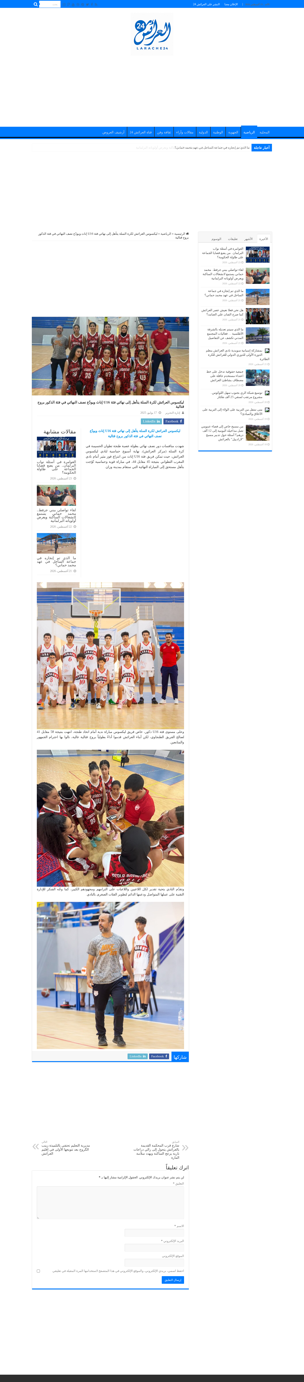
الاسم (179, 1226)
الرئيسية (180, 233)
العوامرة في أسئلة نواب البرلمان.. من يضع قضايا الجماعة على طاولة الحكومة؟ (56, 467)
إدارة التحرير (172, 412)
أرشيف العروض (113, 132)
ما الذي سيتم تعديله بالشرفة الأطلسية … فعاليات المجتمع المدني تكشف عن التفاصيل (225, 334)
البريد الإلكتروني (172, 1241)
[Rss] (96, 4)
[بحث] (35, 4)
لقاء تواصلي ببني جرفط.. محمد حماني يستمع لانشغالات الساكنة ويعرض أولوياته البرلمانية (56, 515)
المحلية (265, 132)
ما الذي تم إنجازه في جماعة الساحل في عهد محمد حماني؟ (212, 147)
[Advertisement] (152, 89)
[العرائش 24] (152, 33)
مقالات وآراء (185, 132)
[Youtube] (73, 4)
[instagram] (64, 4)
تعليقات (233, 239)
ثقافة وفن (164, 132)
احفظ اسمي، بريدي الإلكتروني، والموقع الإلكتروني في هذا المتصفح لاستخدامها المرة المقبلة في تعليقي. (118, 1271)
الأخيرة (263, 239)
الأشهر (248, 239)
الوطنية (218, 132)
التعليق (178, 1183)
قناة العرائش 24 (141, 132)
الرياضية (249, 132)
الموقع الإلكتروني (173, 1256)
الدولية (203, 132)
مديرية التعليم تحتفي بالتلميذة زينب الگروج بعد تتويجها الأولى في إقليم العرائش (66, 1147)
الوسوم (216, 239)
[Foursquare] (68, 4)
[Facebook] (91, 4)
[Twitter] (88, 4)
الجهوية (233, 132)
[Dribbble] (78, 4)
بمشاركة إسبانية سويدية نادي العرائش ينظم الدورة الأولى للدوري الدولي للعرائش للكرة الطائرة (238, 355)
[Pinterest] (83, 4)
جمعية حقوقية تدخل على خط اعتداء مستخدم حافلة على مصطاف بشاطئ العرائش (224, 376)
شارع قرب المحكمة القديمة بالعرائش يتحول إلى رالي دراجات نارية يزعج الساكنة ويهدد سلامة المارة (156, 1149)
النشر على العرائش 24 (206, 4)
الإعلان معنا (231, 4)
